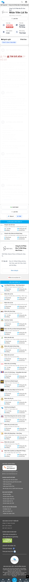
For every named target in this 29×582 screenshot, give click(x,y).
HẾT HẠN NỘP (10, 27)
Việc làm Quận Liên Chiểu (8, 503)
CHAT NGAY (15, 207)
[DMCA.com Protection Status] (7, 540)
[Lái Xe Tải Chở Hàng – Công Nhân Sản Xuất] (2, 372)
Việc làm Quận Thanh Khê (8, 498)
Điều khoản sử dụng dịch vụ (10, 534)
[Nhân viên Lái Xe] (2, 294)
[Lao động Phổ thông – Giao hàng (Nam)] (2, 286)
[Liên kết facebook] (14, 548)
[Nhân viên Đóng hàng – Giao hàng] (2, 433)
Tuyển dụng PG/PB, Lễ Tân (8, 486)
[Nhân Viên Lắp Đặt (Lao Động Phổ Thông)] (2, 451)
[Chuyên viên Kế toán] (2, 225)
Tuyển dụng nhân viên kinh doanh (10, 479)
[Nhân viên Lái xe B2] (2, 442)
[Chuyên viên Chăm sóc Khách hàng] (2, 234)
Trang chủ (4, 5)
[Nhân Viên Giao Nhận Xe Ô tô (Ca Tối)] (2, 390)
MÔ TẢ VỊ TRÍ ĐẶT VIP (7, 511)
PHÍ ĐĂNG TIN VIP (7, 509)
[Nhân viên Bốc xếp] (2, 338)
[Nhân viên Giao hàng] (2, 311)
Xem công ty (14, 270)
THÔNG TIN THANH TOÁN (8, 513)
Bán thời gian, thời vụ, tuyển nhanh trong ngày (13, 488)
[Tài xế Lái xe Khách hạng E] (2, 381)
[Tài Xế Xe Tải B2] (2, 320)
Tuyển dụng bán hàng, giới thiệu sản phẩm (12, 481)
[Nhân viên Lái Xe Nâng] (2, 364)
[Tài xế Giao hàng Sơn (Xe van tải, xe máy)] (2, 416)
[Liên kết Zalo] (15, 551)
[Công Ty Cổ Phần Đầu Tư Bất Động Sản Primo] (5, 12)
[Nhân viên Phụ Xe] (2, 399)
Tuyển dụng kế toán (7, 484)
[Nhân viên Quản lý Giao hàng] (2, 347)
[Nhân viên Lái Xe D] (2, 355)
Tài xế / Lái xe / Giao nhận (9, 42)
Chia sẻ (12, 216)
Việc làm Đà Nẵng (7, 494)
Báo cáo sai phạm (15, 277)
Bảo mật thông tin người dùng (10, 536)
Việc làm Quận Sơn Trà (8, 501)
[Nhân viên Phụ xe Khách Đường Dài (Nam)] (2, 329)
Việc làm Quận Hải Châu (8, 496)
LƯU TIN (15, 18)
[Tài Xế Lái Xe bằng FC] (2, 408)
